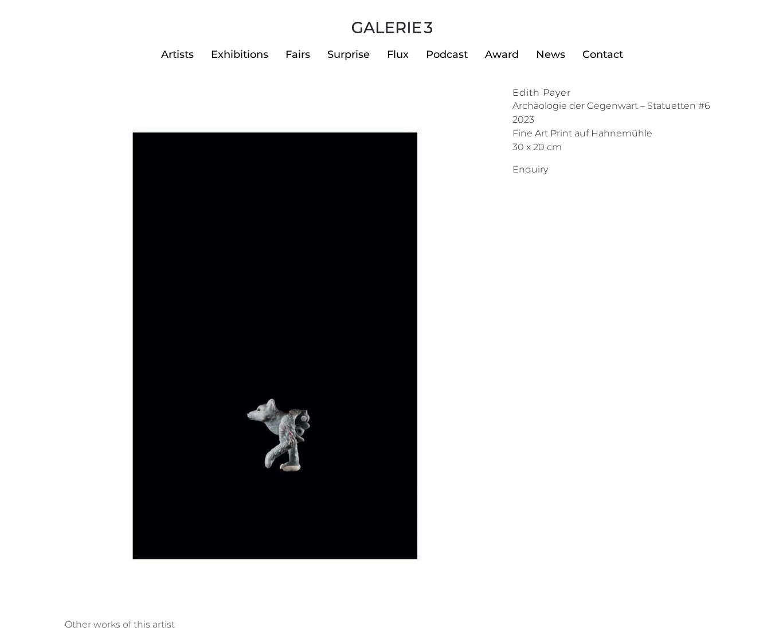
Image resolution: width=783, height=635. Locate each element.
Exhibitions (239, 54)
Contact (602, 54)
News (550, 54)
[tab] (120, 625)
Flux (398, 54)
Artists (177, 54)
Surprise (348, 54)
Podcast (447, 54)
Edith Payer (541, 92)
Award (502, 54)
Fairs (297, 54)
